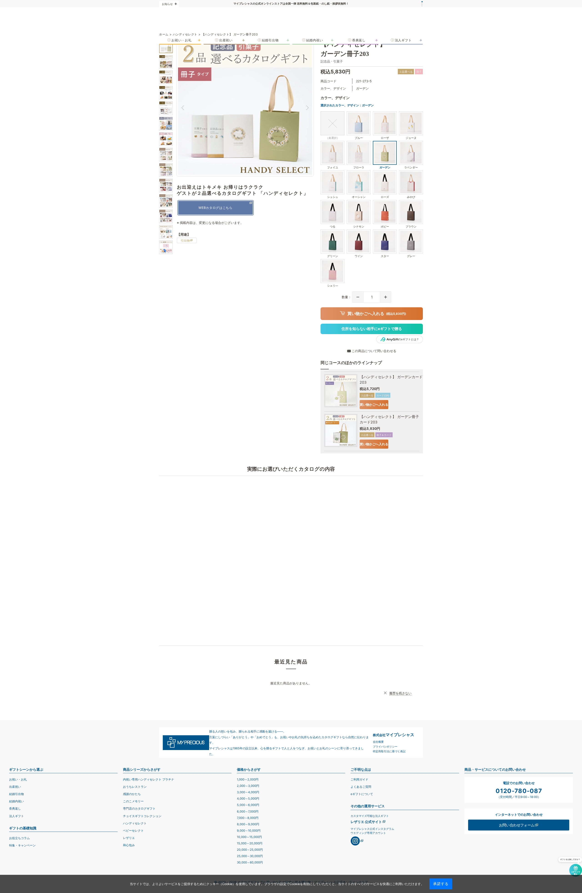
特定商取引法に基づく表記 (389, 751)
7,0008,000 (247, 818)
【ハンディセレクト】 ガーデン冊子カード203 (389, 419)
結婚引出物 (16, 794)
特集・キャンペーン (22, 845)
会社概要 (378, 741)
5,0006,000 (248, 805)
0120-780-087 (519, 790)
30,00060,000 (250, 862)
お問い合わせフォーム (516, 825)
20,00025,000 (250, 849)
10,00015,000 (249, 837)
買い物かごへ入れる (376, 313)
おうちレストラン (135, 786)
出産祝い (15, 786)
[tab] (422, 1)
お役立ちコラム (19, 838)
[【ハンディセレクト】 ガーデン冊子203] (166, 46)
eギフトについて (362, 794)
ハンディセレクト (135, 823)
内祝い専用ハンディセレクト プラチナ (148, 779)
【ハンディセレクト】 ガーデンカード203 (391, 380)
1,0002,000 (247, 779)
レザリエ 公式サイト (366, 821)
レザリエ (129, 838)
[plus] (385, 297)
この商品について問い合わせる (374, 351)
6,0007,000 (247, 811)
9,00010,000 (249, 830)
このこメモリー (133, 801)
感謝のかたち (132, 794)
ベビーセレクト (133, 830)
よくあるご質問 (361, 786)
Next (307, 108)
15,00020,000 (249, 843)
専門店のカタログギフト (139, 808)
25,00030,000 (250, 856)
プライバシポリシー (385, 746)
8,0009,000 (248, 824)
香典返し (15, 808)
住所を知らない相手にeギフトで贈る (371, 328)
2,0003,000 (248, 786)
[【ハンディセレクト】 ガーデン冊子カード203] (340, 430)
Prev (182, 108)
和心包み (129, 845)
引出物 (185, 240)
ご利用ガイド (359, 779)
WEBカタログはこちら (215, 208)
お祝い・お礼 (18, 779)
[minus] (358, 297)
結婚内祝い (16, 801)
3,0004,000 (248, 792)
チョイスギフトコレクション (142, 816)
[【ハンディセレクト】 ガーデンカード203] (340, 390)
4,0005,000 (248, 798)
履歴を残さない (400, 693)
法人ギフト (16, 816)
